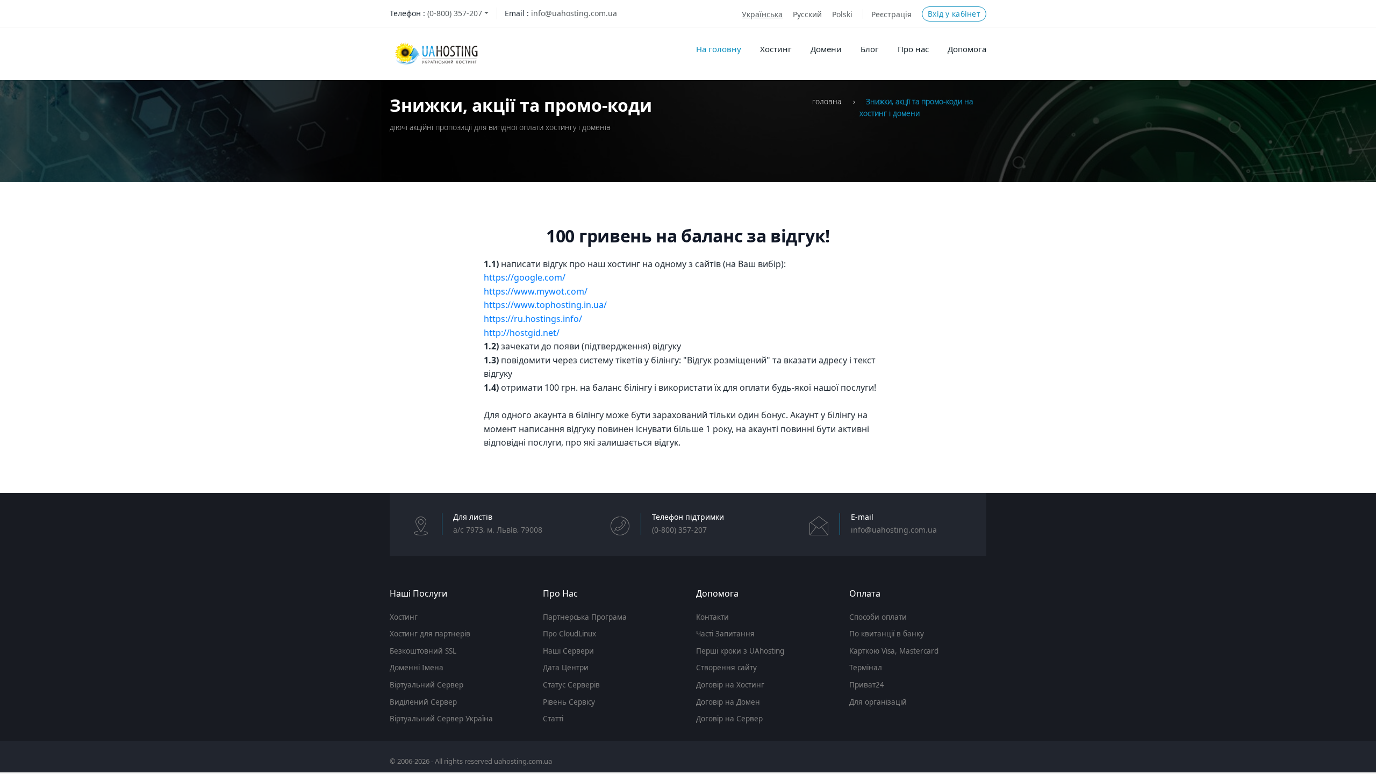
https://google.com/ (524, 277)
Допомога (967, 49)
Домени (826, 49)
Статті (553, 718)
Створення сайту (726, 667)
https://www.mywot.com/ (535, 291)
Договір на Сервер (729, 718)
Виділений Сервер (423, 702)
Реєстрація (891, 14)
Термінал (865, 667)
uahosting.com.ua (523, 761)
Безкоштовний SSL (423, 651)
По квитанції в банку (886, 634)
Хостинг (776, 49)
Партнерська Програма (585, 617)
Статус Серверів (571, 685)
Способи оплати (878, 617)
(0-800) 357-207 (454, 13)
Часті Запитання (725, 634)
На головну (718, 49)
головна (826, 101)
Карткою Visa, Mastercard (893, 651)
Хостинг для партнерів (430, 634)
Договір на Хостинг (730, 685)
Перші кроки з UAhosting (740, 651)
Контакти (712, 617)
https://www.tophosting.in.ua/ (545, 305)
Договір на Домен (728, 702)
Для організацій (878, 702)
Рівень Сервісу (569, 702)
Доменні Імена (416, 667)
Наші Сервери (568, 651)
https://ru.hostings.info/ (533, 319)
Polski (842, 14)
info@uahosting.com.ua (574, 13)
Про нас (913, 49)
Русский (807, 14)
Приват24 (866, 685)
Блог (870, 49)
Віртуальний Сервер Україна (441, 718)
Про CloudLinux (569, 634)
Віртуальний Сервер (426, 685)
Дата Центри (566, 667)
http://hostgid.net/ (522, 333)
